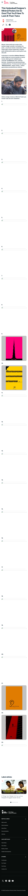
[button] (2, 2)
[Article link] (14, 790)
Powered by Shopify (21, 890)
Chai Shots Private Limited (10, 890)
